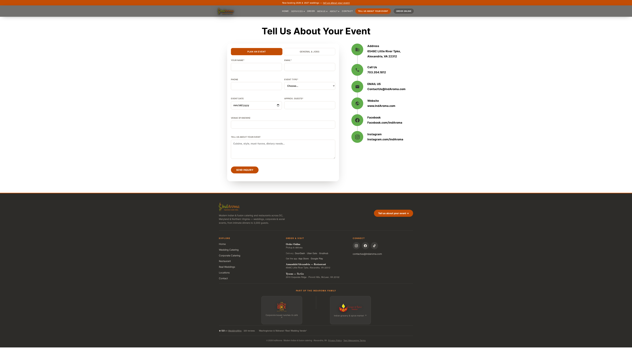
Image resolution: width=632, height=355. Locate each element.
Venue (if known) (240, 118)
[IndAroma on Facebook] (381, 120)
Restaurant (225, 261)
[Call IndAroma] (381, 70)
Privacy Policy (335, 340)
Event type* (291, 79)
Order (311, 11)
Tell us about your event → (393, 213)
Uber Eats (312, 253)
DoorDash (300, 253)
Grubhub (323, 253)
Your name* (237, 60)
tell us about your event (336, 2)
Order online (403, 11)
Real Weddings (227, 266)
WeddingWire (235, 330)
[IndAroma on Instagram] (381, 137)
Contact (347, 11)
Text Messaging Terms (354, 340)
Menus (322, 11)
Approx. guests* (293, 98)
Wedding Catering (229, 249)
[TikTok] (374, 245)
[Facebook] (365, 245)
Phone (234, 79)
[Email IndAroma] (381, 87)
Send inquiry (244, 169)
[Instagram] (356, 245)
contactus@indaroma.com (367, 253)
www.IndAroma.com (381, 105)
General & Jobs (309, 51)
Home (285, 11)
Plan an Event (256, 51)
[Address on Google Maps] (381, 51)
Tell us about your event (373, 11)
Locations (224, 272)
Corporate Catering (229, 255)
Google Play (317, 258)
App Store (303, 258)
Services (298, 11)
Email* (288, 60)
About (334, 11)
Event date (237, 98)
